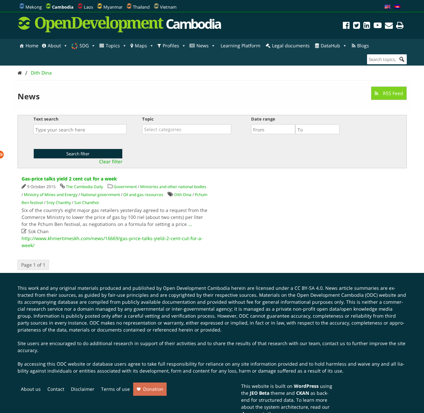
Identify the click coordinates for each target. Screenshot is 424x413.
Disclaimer (82, 389)
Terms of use (115, 389)
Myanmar (113, 7)
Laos (88, 7)
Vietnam (168, 7)
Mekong (34, 7)
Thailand (141, 7)
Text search (46, 119)
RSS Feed (392, 93)
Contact (55, 389)
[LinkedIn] (366, 26)
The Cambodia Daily (84, 186)
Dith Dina (41, 73)
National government (100, 194)
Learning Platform (240, 45)
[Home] (20, 73)
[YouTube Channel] (378, 26)
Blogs (363, 45)
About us (31, 389)
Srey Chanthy (58, 202)
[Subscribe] (389, 26)
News (202, 45)
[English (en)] (388, 7)
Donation (153, 389)
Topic (148, 119)
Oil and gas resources (143, 194)
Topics (113, 45)
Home (32, 45)
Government (125, 186)
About (54, 45)
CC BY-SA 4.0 (308, 288)
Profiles (171, 45)
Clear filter (111, 162)
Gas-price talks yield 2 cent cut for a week (69, 179)
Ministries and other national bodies (173, 186)
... (190, 224)
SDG (84, 45)
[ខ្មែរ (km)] (397, 7)
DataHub (330, 45)
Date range (263, 119)
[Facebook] (346, 26)
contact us (333, 343)
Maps (141, 45)
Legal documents (291, 45)
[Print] (399, 26)
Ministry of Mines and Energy (51, 194)
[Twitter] (356, 26)
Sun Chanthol (86, 202)
